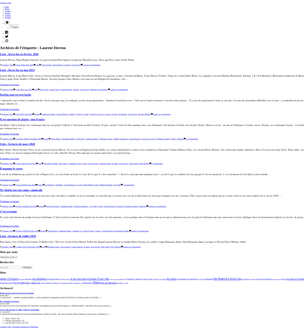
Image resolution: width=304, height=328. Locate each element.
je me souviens (78, 278)
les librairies (122, 114)
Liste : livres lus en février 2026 (19, 54)
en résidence (49, 185)
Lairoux (98, 231)
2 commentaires (157, 164)
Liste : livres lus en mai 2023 (17, 70)
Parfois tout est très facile (15, 94)
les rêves (283, 279)
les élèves (291, 279)
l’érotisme (75, 231)
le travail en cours (95, 114)
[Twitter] (7, 38)
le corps (79, 185)
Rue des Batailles (144, 114)
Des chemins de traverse (9, 301)
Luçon (43, 283)
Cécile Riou (79, 139)
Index (7, 7)
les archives (192, 279)
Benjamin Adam (53, 247)
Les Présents (267, 279)
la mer (111, 279)
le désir (71, 114)
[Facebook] (7, 33)
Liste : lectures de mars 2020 (17, 144)
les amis (119, 206)
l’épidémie (59, 185)
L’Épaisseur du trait (66, 283)
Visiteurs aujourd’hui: (13, 321)
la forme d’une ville (98, 278)
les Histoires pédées (162, 139)
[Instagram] (7, 42)
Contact (8, 11)
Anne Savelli (46, 65)
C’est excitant (8, 211)
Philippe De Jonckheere (99, 90)
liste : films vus (32, 282)
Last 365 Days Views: (13, 323)
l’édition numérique (120, 139)
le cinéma (137, 279)
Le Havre (78, 114)
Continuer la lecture (9, 84)
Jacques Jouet (54, 90)
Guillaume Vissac (105, 139)
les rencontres (276, 279)
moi (82, 283)
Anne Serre (62, 164)
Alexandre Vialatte (51, 164)
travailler (120, 283)
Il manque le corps (11, 168)
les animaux (182, 279)
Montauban (88, 283)
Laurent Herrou (57, 65)
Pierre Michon (144, 164)
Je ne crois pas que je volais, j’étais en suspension (19, 310)
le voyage (107, 114)
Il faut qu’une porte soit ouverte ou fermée (17, 293)
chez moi (21, 279)
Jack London (65, 247)
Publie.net (142, 206)
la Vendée (129, 279)
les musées (246, 279)
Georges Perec (93, 164)
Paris (96, 282)
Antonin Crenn (5, 3)
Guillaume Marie (91, 139)
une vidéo (117, 185)
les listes (67, 65)
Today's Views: (11, 319)
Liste (37, 65)
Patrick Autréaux (177, 139)
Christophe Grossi (74, 164)
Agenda (8, 18)
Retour (15, 27)
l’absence (49, 283)
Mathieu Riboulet (105, 185)
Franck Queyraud (52, 206)
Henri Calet (44, 90)
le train (85, 114)
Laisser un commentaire (91, 65)
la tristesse (121, 279)
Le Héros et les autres (159, 279)
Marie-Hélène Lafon (90, 185)
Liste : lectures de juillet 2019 (18, 236)
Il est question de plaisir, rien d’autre (22, 119)
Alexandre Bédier (67, 139)
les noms (252, 279)
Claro (84, 164)
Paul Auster (133, 164)
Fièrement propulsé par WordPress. (25, 327)
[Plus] (7, 23)
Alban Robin (55, 139)
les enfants (201, 279)
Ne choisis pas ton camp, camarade (21, 190)
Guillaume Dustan (48, 114)
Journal (7, 13)
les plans (258, 279)
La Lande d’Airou (96, 206)
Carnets (7, 15)
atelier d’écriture (9, 278)
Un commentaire (191, 139)
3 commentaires (128, 185)
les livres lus (76, 65)
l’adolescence (56, 283)
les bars (114, 114)
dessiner (28, 279)
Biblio (7, 9)
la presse (115, 279)
